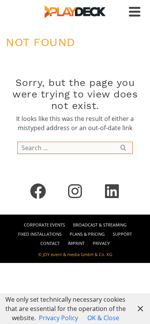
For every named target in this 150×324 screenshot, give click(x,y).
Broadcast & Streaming (100, 225)
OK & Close (103, 318)
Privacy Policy (58, 318)
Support (122, 234)
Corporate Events (44, 225)
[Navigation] (134, 11)
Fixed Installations (40, 234)
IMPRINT (76, 243)
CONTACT (50, 243)
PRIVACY (101, 243)
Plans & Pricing (87, 234)
